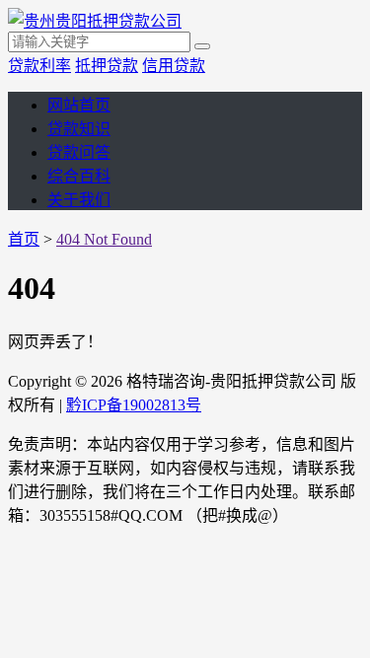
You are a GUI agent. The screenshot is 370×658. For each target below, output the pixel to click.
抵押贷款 (106, 65)
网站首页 (79, 105)
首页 (23, 239)
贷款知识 (79, 128)
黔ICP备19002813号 (133, 405)
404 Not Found (104, 239)
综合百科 (79, 176)
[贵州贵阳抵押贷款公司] (95, 21)
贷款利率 (39, 65)
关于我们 (79, 199)
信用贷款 (173, 65)
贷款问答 (79, 152)
